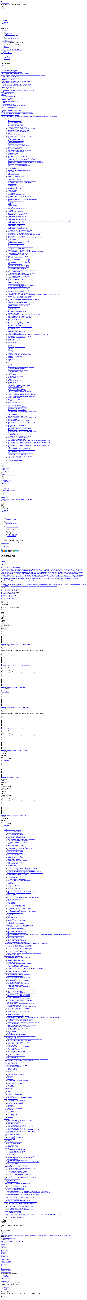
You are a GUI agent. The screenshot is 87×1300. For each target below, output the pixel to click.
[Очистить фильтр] (2, 627)
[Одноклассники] (4, 551)
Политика (3, 1264)
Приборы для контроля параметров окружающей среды (64, 575)
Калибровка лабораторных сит (10, 1238)
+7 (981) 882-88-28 (17, 50)
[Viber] (11, 551)
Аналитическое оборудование (59, 578)
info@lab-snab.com (7, 41)
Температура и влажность (58, 572)
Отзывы (3, 1253)
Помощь (3, 1266)
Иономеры (20, 586)
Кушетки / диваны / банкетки (33, 573)
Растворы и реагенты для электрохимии (12, 584)
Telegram (6, 47)
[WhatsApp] (14, 551)
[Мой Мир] (6, 551)
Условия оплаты (5, 1259)
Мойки (3, 569)
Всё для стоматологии (41, 575)
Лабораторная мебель (14, 573)
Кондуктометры (12, 586)
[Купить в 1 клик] (1, 765)
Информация (4, 1256)
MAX (5, 1289)
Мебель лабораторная (44, 578)
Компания (4, 1247)
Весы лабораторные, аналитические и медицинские (59, 576)
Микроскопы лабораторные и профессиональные (66, 580)
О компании (4, 1250)
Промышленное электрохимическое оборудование (53, 584)
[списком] (2, 600)
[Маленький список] (1, 601)
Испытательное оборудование (16, 570)
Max (2, 51)
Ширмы (22, 573)
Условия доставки (6, 1261)
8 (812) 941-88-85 (6, 20)
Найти (2, 1297)
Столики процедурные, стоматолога (62, 573)
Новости (3, 1232)
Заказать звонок (5, 63)
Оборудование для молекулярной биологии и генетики (41, 570)
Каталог (3, 1242)
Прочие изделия (30, 575)
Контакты (3, 1255)
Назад (11, 531)
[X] (9, 551)
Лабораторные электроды (31, 584)
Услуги (3, 1244)
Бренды (3, 1246)
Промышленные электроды (76, 584)
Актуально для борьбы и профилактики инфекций (19, 569)
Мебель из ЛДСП (47, 573)
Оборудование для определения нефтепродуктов (30, 576)
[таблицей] (4, 600)
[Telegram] (18, 551)
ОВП (5, 586)
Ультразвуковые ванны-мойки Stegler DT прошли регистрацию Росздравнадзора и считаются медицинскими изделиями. (36, 1235)
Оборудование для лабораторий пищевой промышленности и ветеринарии (30, 580)
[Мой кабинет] (1, 486)
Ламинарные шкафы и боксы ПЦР (16, 572)
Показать (3, 628)
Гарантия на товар (6, 1262)
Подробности (4, 796)
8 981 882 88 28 (5, 24)
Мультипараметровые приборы (32, 586)
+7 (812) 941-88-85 (6, 50)
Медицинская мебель (9, 576)
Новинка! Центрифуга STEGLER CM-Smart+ (14, 1241)
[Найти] (2, 8)
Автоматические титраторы (49, 586)
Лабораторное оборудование (17, 575)
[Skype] (16, 551)
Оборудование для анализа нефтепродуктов (38, 572)
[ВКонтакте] (2, 551)
